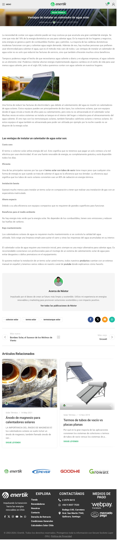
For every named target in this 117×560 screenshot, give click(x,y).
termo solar (31, 319)
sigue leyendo (13, 442)
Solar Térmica (58, 13)
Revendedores (38, 504)
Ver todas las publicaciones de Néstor (59, 305)
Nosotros (35, 508)
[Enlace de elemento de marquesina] (35, 471)
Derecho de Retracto (41, 517)
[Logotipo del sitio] (58, 4)
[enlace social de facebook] (90, 319)
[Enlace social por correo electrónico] (105, 319)
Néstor (59, 22)
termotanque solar (52, 319)
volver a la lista (58, 337)
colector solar (12, 319)
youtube (67, 264)
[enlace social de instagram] (13, 516)
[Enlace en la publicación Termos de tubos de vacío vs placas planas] (87, 384)
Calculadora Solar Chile (42, 525)
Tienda (34, 499)
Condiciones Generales (42, 521)
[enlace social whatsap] (112, 319)
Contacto (35, 512)
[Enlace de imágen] (101, 505)
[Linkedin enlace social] (21, 516)
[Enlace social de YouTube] (17, 516)
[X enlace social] (98, 319)
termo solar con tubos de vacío (60, 170)
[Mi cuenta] (113, 4)
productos (85, 260)
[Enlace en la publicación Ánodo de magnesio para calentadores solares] (29, 383)
